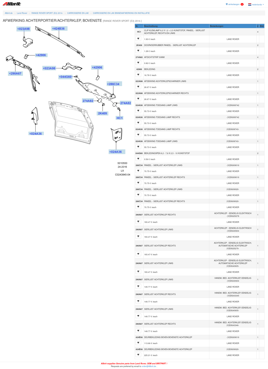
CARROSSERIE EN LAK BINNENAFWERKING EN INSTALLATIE (121, 13)
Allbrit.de (9, 13)
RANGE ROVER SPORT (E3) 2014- (47, 13)
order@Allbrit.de (149, 366)
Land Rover (22, 13)
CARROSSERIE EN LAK (78, 13)
